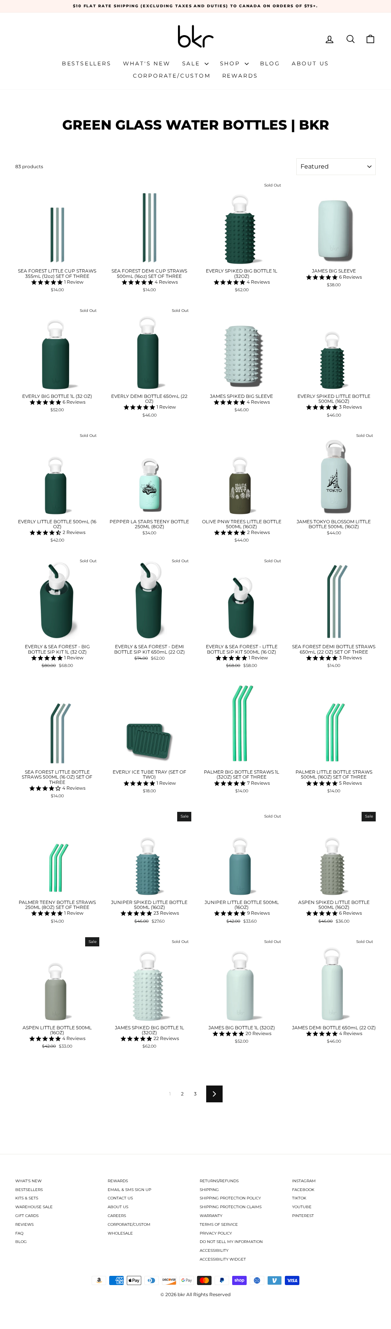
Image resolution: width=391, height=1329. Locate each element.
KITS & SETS (26, 1198)
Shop (231, 63)
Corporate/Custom (172, 75)
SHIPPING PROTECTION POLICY (230, 1198)
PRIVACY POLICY (216, 1233)
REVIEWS (24, 1224)
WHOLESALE (120, 1233)
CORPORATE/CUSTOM (129, 1224)
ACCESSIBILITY (214, 1250)
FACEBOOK (303, 1189)
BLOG (21, 1241)
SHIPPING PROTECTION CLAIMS (231, 1206)
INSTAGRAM (304, 1180)
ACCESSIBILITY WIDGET (223, 1259)
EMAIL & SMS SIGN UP (129, 1189)
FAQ (19, 1233)
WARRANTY (211, 1215)
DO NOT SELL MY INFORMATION (231, 1241)
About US (310, 63)
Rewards (240, 75)
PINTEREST (303, 1215)
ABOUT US (118, 1206)
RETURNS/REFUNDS (219, 1180)
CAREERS (117, 1215)
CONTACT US (120, 1198)
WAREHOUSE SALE (34, 1206)
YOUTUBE (302, 1206)
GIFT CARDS (27, 1215)
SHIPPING (209, 1189)
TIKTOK (299, 1198)
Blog (270, 63)
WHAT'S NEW (28, 1180)
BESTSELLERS (29, 1189)
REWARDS (118, 1180)
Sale (192, 63)
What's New (147, 63)
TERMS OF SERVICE (219, 1224)
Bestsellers (86, 63)
